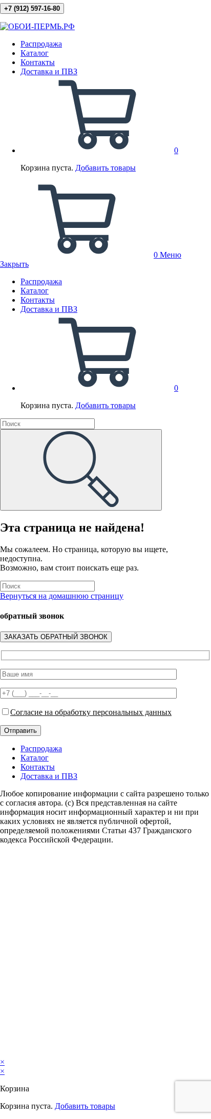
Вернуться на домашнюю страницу (61, 596)
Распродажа (41, 281)
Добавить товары (105, 167)
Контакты (37, 299)
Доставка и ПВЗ (48, 309)
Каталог (34, 290)
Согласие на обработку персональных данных (91, 712)
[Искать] (81, 470)
